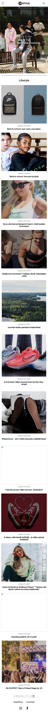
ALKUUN (30, 702)
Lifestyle (19, 36)
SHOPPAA (18, 702)
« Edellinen (19, 696)
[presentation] (4, 43)
